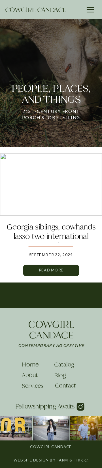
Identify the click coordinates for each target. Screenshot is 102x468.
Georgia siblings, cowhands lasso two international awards (51, 236)
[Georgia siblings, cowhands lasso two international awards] (51, 184)
